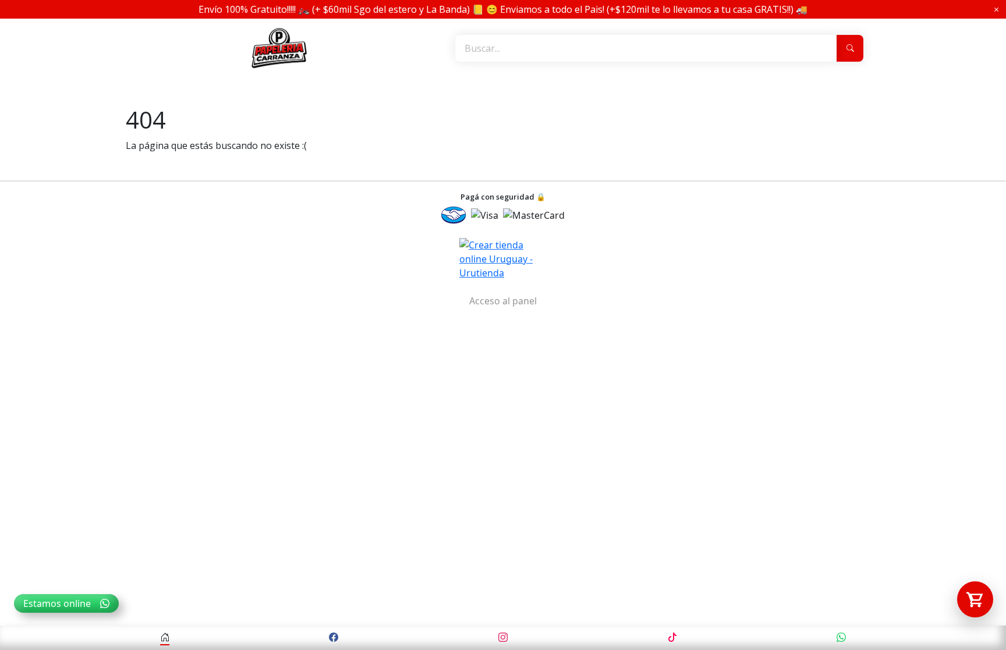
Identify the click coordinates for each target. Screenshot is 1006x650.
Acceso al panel (503, 300)
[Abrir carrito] (975, 599)
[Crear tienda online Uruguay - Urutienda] (503, 259)
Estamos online (57, 603)
